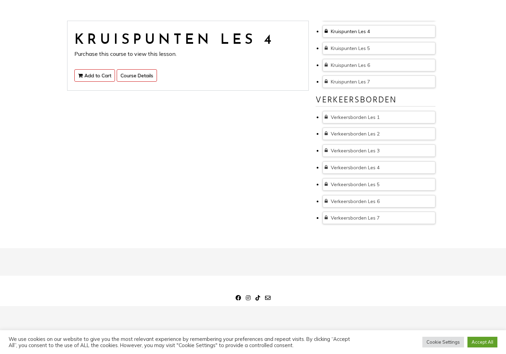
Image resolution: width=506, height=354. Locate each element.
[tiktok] (258, 299)
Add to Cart (97, 75)
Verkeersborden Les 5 (354, 184)
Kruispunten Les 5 (349, 48)
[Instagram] (248, 299)
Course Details (136, 75)
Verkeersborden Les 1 (354, 117)
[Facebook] (238, 299)
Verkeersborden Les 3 (354, 151)
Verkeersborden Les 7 (354, 218)
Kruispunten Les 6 (349, 65)
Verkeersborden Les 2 (354, 134)
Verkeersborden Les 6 (354, 201)
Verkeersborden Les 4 (354, 167)
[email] (268, 299)
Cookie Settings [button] (443, 342)
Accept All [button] (482, 342)
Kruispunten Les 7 (349, 82)
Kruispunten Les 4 (349, 31)
